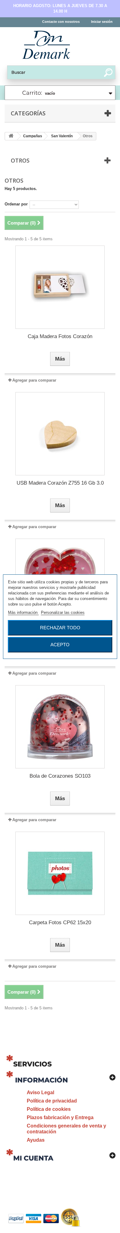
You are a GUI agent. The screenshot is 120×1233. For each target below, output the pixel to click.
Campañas (32, 136)
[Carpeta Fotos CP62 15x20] (60, 873)
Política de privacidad (52, 1100)
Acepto (60, 644)
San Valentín (62, 136)
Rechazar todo (60, 627)
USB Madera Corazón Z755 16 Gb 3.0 (60, 483)
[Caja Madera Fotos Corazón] (60, 287)
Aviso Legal (40, 1092)
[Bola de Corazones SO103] (60, 726)
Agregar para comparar (34, 380)
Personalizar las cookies (63, 612)
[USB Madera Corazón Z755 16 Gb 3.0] (60, 433)
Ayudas (36, 1140)
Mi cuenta (33, 1158)
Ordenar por (16, 204)
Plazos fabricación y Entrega (60, 1117)
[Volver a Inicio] (11, 136)
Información (41, 1080)
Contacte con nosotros (61, 21)
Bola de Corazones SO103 (60, 776)
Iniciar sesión (102, 21)
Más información (23, 612)
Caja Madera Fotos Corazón (60, 336)
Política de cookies (49, 1109)
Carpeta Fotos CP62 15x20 (60, 922)
